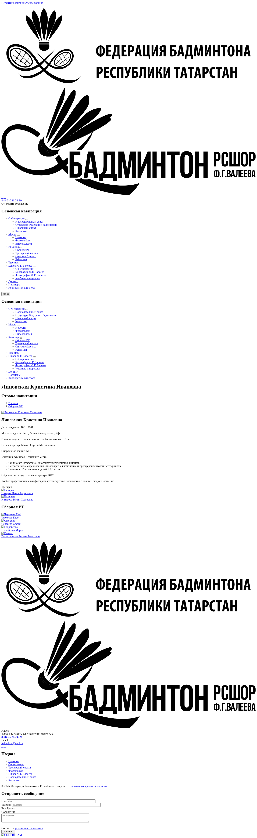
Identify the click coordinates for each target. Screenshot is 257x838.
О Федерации (16, 218)
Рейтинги (21, 259)
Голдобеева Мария (12, 530)
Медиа (12, 234)
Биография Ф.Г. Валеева (29, 271)
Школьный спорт (25, 227)
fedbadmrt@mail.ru (12, 743)
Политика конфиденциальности (88, 786)
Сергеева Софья (10, 523)
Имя (3, 801)
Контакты (21, 231)
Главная (13, 403)
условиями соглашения (29, 828)
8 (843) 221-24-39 (11, 200)
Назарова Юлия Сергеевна (17, 499)
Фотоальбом (22, 240)
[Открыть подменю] (26, 219)
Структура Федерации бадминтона (36, 224)
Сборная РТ (22, 249)
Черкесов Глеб (10, 517)
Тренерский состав (26, 253)
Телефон (6, 804)
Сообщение (8, 811)
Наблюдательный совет (29, 221)
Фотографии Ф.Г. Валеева (30, 275)
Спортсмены (16, 764)
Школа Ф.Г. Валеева (20, 265)
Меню (6, 294)
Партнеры (14, 284)
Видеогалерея (23, 243)
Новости (20, 237)
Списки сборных (25, 256)
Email (4, 808)
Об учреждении (24, 268)
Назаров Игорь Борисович (17, 493)
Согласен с (22, 828)
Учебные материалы (27, 278)
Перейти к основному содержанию (22, 2)
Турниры (13, 262)
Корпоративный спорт (21, 287)
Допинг (13, 281)
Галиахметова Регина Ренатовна (20, 536)
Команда (13, 246)
